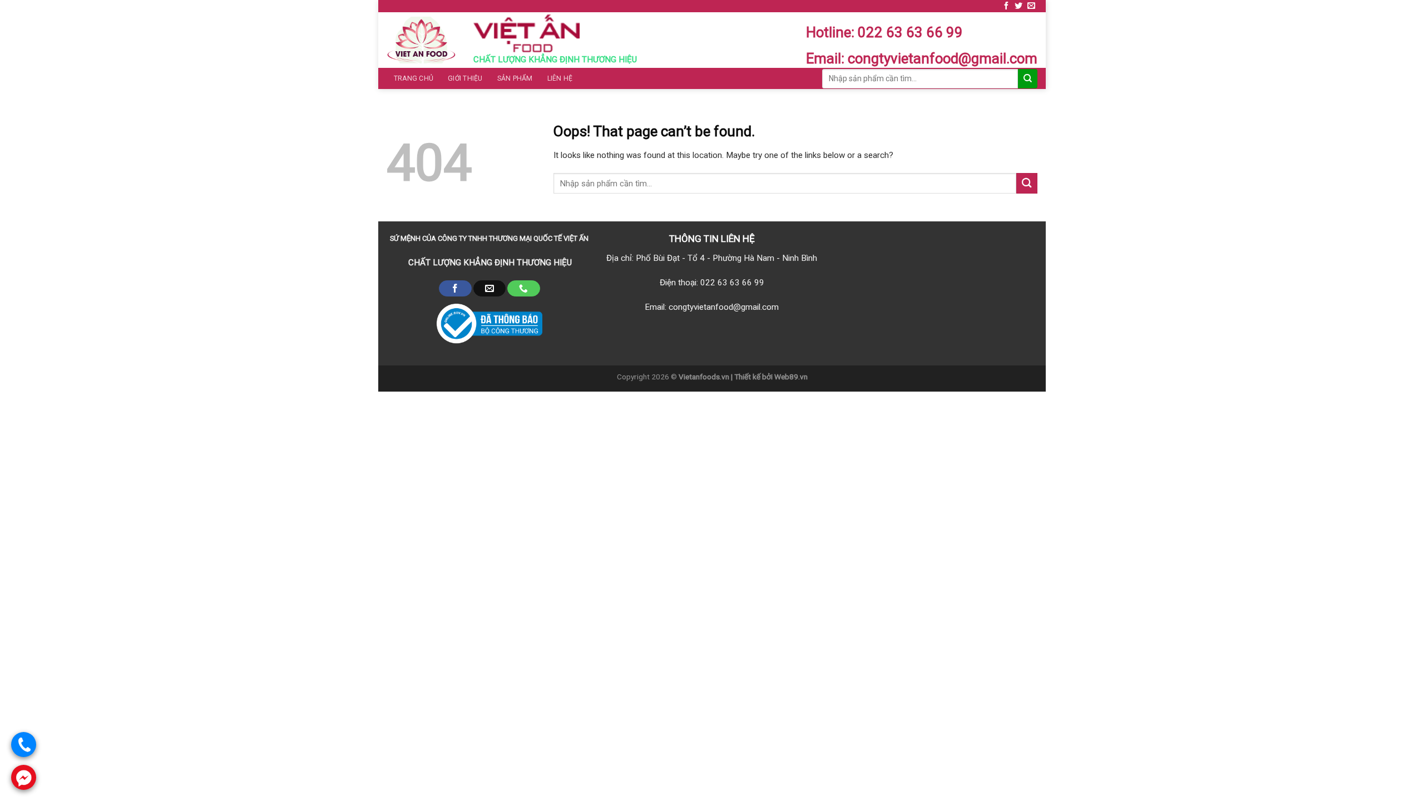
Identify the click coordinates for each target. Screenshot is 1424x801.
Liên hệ (560, 78)
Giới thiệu (465, 78)
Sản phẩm (515, 78)
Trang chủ (413, 78)
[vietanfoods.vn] (422, 40)
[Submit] (1026, 183)
